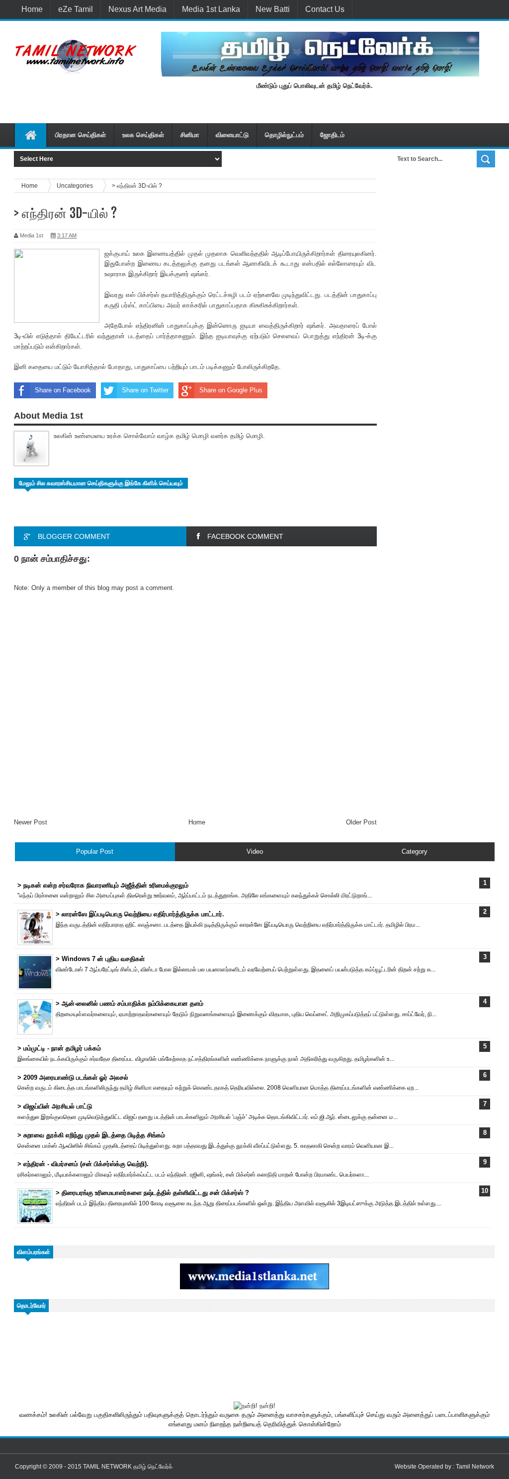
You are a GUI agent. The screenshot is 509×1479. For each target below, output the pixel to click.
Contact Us (324, 9)
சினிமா (189, 135)
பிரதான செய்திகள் (80, 135)
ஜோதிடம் (332, 135)
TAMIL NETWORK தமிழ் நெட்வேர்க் (127, 1466)
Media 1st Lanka (211, 9)
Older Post (361, 822)
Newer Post (30, 822)
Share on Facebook (63, 390)
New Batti (272, 9)
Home (32, 9)
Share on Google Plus (230, 390)
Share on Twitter (145, 390)
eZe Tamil (75, 9)
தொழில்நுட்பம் (284, 135)
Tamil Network (475, 1466)
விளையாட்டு (232, 135)
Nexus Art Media (137, 9)
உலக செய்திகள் (143, 135)
